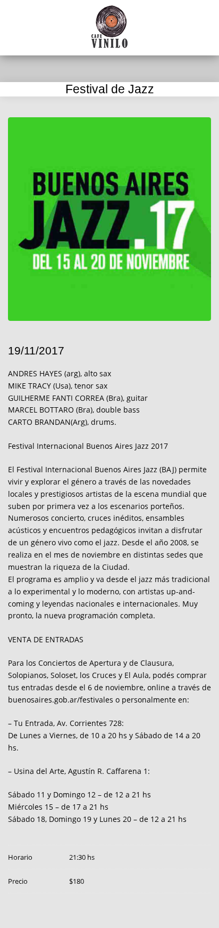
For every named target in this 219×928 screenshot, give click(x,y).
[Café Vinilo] (109, 26)
